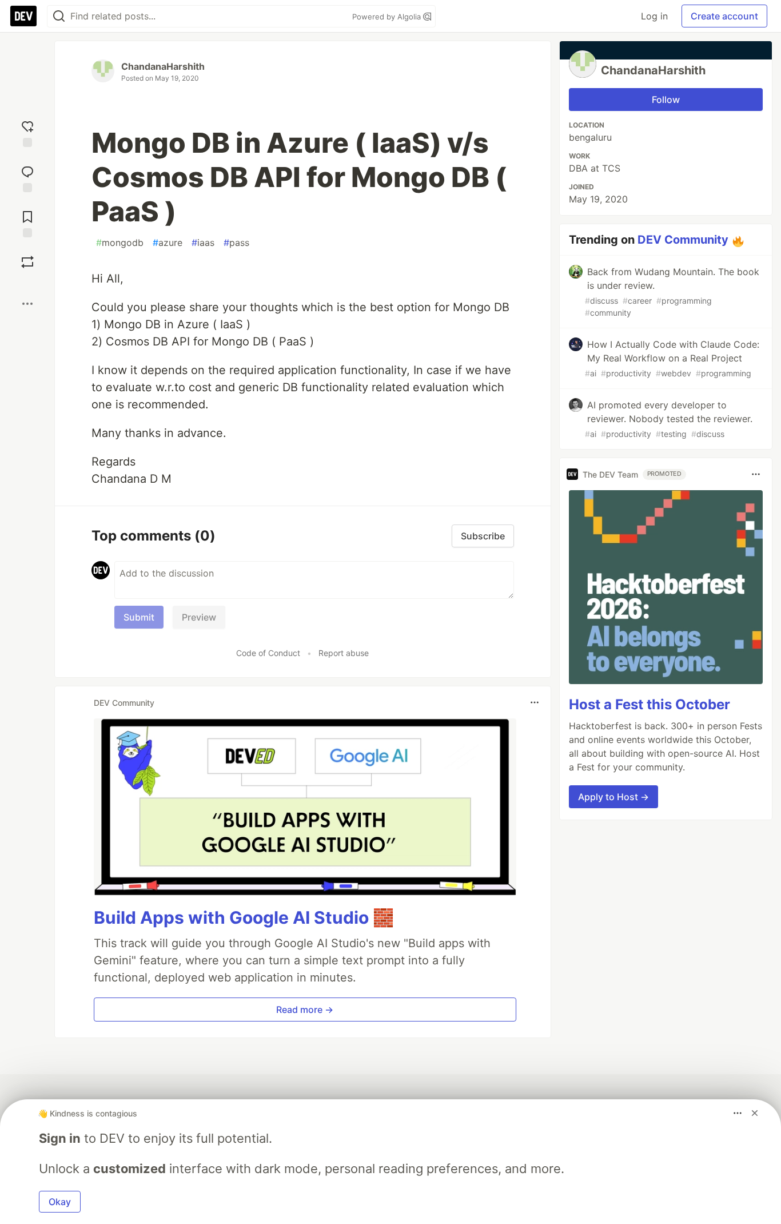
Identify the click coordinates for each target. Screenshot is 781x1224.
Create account (724, 16)
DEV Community (682, 240)
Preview (199, 617)
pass (236, 242)
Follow (666, 99)
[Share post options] (27, 303)
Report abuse (343, 653)
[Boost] (27, 262)
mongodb (120, 242)
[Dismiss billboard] (755, 1113)
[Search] (58, 16)
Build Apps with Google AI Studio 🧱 (244, 917)
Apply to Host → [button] (613, 796)
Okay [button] (60, 1201)
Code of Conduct (268, 653)
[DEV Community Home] (23, 16)
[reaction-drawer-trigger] (27, 132)
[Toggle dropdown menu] (534, 702)
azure (167, 242)
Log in (654, 16)
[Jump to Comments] (27, 178)
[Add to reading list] (27, 223)
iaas (203, 242)
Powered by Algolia (387, 16)
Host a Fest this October (649, 704)
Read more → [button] (304, 1009)
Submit (138, 617)
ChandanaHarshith (163, 66)
